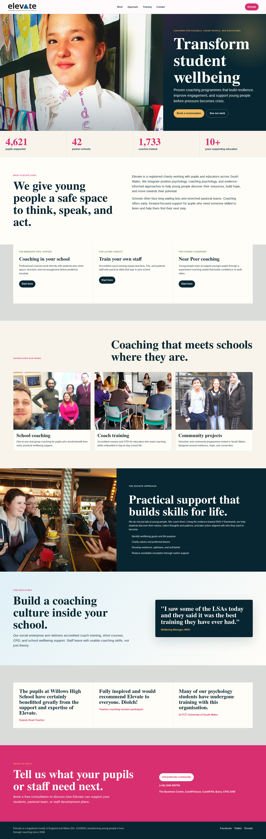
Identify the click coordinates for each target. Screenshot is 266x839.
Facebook (226, 828)
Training (147, 7)
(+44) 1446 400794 (169, 785)
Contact (160, 7)
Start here (27, 283)
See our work (217, 113)
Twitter (238, 828)
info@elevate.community (176, 777)
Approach (132, 7)
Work (120, 7)
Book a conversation (189, 113)
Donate (252, 7)
